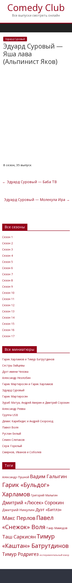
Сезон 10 (8, 293)
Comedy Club (36, 7)
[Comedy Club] (6, 28)
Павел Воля (10, 427)
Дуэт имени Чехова (15, 371)
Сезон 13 (8, 311)
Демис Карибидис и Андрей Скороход (27, 421)
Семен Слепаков (13, 440)
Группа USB (10, 415)
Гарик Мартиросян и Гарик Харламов (27, 384)
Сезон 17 (8, 336)
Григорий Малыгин (44, 495)
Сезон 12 (8, 305)
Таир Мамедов (56, 528)
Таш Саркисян (19, 536)
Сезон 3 (7, 249)
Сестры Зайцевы (13, 365)
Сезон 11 (8, 299)
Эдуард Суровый (15, 39)
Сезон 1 (7, 237)
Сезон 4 (7, 255)
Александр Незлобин (16, 378)
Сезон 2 (7, 243)
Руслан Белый (11, 433)
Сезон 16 (8, 330)
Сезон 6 (7, 268)
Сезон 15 (8, 324)
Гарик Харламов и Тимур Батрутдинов (28, 359)
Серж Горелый (12, 446)
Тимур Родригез (20, 554)
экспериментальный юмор (54, 555)
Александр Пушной (15, 477)
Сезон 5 (7, 262)
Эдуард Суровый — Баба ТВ (29, 181)
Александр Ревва (13, 409)
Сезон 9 (7, 286)
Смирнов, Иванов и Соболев (21, 452)
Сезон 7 (7, 274)
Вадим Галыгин (48, 476)
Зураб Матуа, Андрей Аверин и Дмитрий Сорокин (35, 402)
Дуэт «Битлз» (48, 509)
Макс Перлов (18, 517)
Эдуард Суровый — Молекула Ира (37, 199)
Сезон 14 (8, 317)
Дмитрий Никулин (18, 510)
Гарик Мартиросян (15, 396)
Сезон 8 (7, 280)
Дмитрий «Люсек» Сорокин (33, 502)
